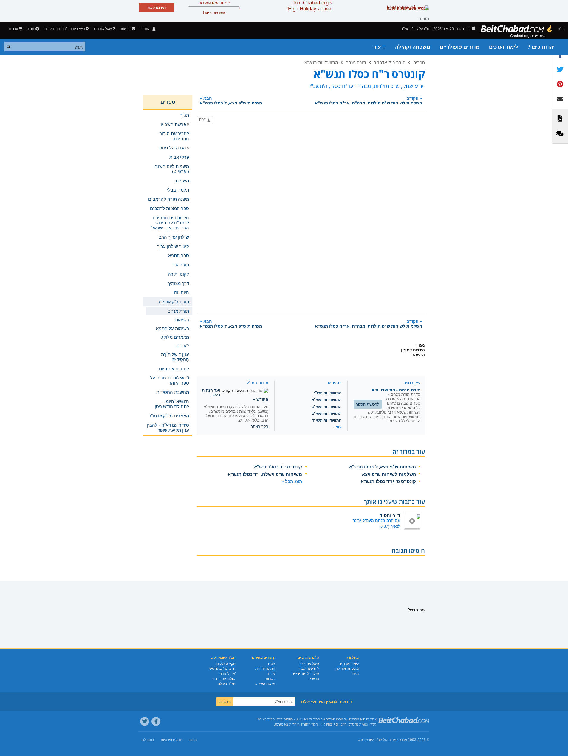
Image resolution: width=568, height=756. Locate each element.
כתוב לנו (148, 740)
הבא (231, 100)
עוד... (337, 427)
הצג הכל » (291, 481)
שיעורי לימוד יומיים (305, 674)
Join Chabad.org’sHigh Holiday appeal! (309, 6)
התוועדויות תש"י (327, 393)
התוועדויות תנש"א (321, 62)
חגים (271, 664)
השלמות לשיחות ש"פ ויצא (389, 474)
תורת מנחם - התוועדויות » (396, 390)
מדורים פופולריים (459, 47)
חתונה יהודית (265, 668)
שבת (271, 674)
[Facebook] (155, 721)
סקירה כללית (226, 664)
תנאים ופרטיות (171, 740)
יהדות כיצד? (541, 47)
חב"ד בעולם (227, 684)
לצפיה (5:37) (389, 526)
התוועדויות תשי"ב (326, 407)
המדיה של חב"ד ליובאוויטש (378, 740)
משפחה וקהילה (412, 47)
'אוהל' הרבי (227, 674)
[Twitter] (144, 721)
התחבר (145, 28)
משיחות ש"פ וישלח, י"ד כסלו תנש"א (265, 474)
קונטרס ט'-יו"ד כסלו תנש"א (388, 481)
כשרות (270, 679)
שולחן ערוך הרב (224, 679)
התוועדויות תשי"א (326, 400)
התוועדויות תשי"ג (326, 413)
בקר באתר (259, 426)
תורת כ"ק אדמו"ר (390, 62)
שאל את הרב (102, 28)
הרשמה (313, 679)
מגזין (355, 674)
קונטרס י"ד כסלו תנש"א (278, 466)
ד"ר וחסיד (390, 515)
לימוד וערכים (503, 47)
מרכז (403, 740)
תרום (30, 28)
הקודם (368, 100)
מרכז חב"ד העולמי (270, 719)
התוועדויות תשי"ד (326, 420)
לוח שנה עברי (309, 668)
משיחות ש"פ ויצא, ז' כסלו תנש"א (382, 466)
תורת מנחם (356, 62)
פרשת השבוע (265, 684)
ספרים (419, 62)
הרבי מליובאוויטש (222, 668)
